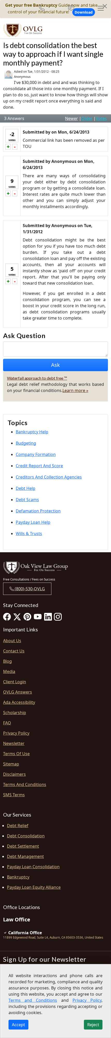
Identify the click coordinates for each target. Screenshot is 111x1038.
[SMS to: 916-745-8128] (71, 8)
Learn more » (75, 390)
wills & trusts (29, 533)
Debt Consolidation (26, 836)
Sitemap (11, 764)
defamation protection (38, 511)
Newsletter (14, 743)
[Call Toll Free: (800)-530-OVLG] (44, 8)
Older (86, 118)
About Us (12, 640)
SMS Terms (14, 795)
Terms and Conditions (24, 784)
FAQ (7, 723)
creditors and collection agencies (49, 477)
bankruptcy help (32, 432)
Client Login (14, 682)
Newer (71, 118)
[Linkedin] (48, 616)
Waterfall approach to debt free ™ (37, 378)
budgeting (26, 443)
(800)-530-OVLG (29, 589)
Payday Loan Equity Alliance (34, 887)
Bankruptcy (18, 877)
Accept (18, 1024)
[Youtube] (38, 616)
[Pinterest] (27, 616)
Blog (7, 661)
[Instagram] (58, 616)
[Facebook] (7, 616)
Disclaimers (14, 774)
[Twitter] (17, 617)
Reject (93, 1024)
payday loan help (33, 522)
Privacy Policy (16, 733)
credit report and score (39, 466)
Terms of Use (16, 753)
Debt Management (25, 856)
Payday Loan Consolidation (33, 866)
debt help (25, 488)
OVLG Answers (17, 692)
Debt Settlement (23, 846)
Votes (101, 118)
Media (9, 671)
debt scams (27, 499)
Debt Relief (17, 825)
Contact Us (14, 651)
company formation (36, 454)
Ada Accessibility (19, 702)
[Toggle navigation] (100, 8)
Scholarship (14, 712)
